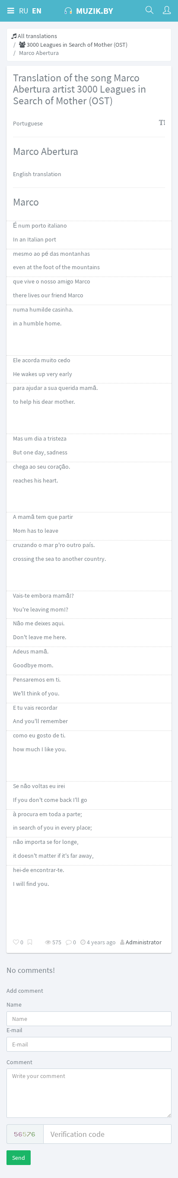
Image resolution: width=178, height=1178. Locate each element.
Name (14, 1004)
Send (18, 1158)
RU (24, 11)
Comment (19, 1062)
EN (36, 11)
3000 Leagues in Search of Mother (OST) (76, 44)
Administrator (144, 942)
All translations (36, 36)
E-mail (14, 1030)
